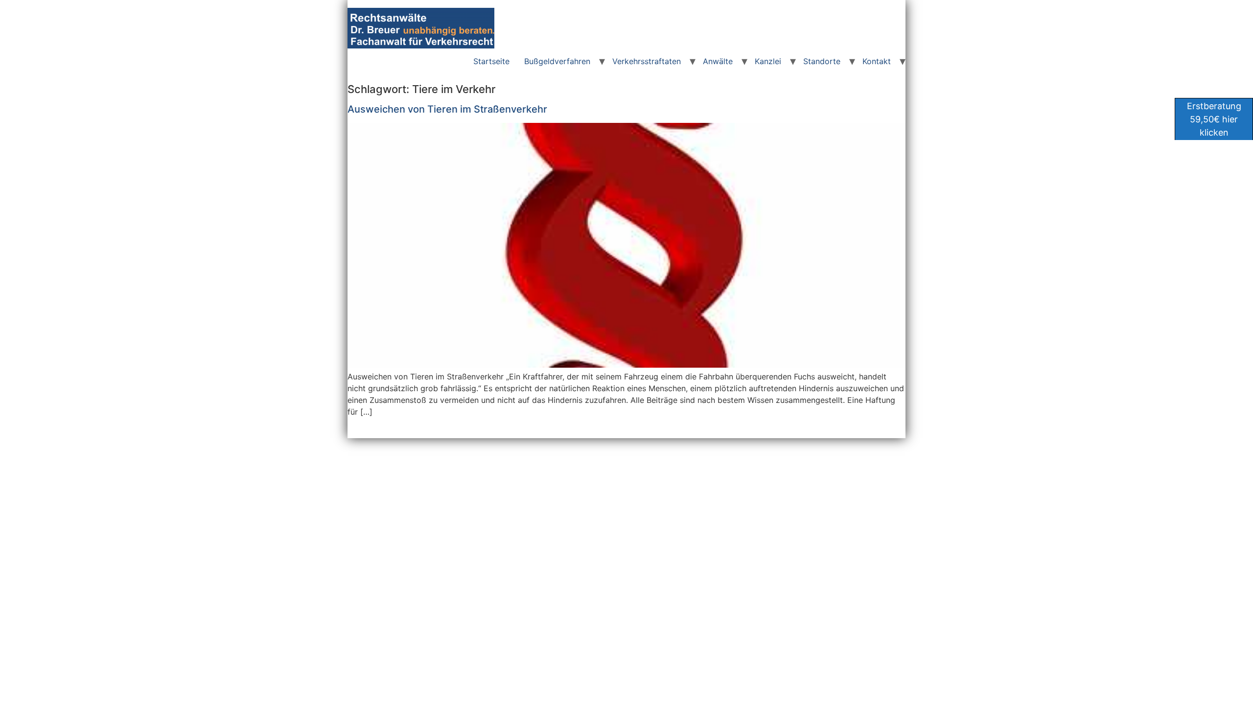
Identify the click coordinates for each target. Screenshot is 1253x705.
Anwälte (718, 61)
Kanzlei (768, 61)
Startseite (491, 61)
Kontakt (876, 61)
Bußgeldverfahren (557, 61)
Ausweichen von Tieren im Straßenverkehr (447, 109)
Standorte (821, 61)
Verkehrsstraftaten (646, 61)
